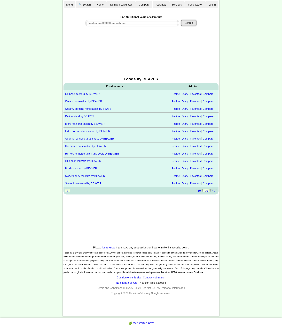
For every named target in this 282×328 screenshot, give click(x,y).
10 (199, 190)
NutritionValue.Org (126, 282)
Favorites (161, 4)
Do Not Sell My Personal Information (164, 288)
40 (213, 190)
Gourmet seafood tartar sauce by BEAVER (89, 138)
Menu (69, 4)
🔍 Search (84, 4)
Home (100, 4)
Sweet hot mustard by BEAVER (83, 183)
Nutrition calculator (121, 4)
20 (206, 190)
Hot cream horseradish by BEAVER (85, 146)
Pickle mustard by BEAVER (81, 168)
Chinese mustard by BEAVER (82, 94)
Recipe (176, 94)
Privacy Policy (132, 288)
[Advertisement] (141, 52)
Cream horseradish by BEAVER (83, 101)
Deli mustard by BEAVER (80, 116)
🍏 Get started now (141, 323)
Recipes (177, 4)
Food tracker (195, 4)
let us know (108, 247)
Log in (212, 4)
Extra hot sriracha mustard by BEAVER (87, 131)
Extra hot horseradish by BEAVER (85, 123)
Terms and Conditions (109, 288)
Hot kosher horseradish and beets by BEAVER (92, 153)
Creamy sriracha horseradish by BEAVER (89, 108)
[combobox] (132, 23)
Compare (144, 4)
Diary (185, 94)
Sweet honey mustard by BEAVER (85, 176)
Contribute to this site (129, 277)
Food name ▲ (115, 86)
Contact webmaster (154, 277)
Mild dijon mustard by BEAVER (83, 161)
